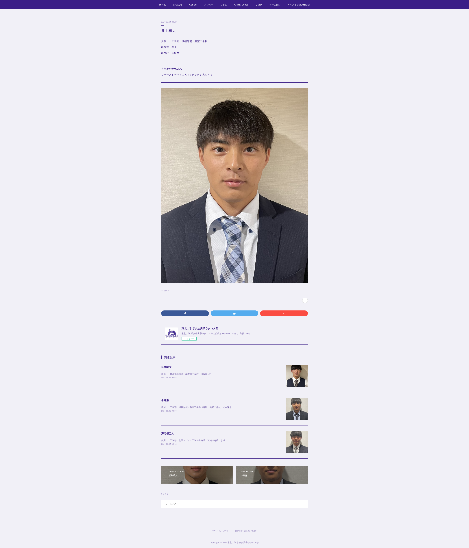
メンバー (208, 4)
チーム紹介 (274, 4)
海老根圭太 (167, 433)
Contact (193, 4)
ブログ (259, 4)
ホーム (162, 4)
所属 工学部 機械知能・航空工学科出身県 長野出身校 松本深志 (196, 407)
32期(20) (165, 290)
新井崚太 (166, 367)
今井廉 (165, 400)
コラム (223, 4)
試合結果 (177, 4)
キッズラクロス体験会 (299, 4)
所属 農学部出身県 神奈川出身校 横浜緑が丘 (186, 373)
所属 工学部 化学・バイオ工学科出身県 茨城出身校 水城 (193, 440)
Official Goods (241, 4)
